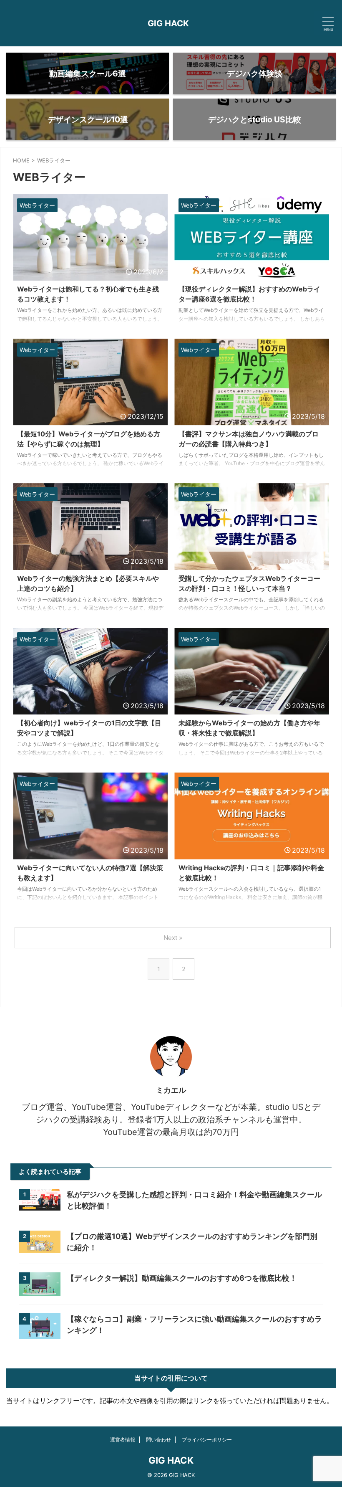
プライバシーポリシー (207, 1439)
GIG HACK (168, 23)
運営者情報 (122, 1439)
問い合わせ (158, 1439)
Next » (172, 938)
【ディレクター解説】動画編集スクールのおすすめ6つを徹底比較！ (185, 1278)
